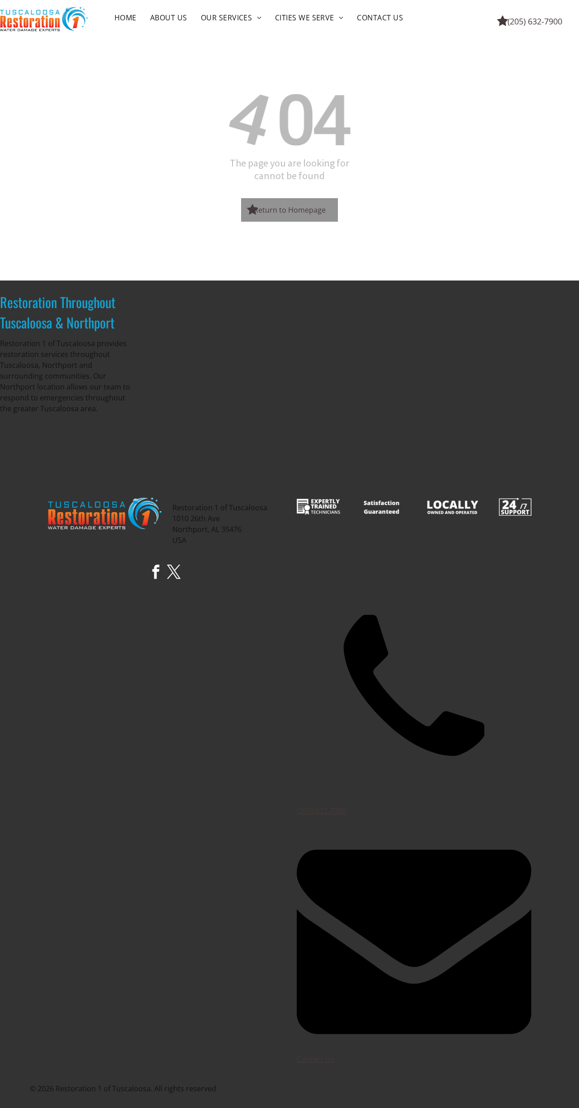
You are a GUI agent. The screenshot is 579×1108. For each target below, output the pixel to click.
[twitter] (174, 573)
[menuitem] (125, 17)
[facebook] (156, 573)
